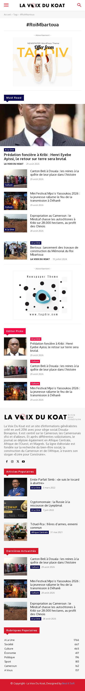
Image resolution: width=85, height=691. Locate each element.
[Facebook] (6, 461)
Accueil (7, 14)
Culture (8, 185)
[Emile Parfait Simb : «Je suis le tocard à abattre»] (15, 487)
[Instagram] (12, 461)
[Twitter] (18, 461)
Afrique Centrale (39, 532)
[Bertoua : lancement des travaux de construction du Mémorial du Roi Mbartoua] (15, 250)
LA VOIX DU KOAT (14, 163)
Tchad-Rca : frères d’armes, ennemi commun (53, 525)
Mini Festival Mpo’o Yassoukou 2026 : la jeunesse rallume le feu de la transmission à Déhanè (55, 197)
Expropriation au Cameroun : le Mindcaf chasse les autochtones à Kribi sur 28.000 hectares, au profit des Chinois (53, 221)
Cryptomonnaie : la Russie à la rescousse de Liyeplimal (50, 503)
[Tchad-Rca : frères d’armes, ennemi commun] (15, 531)
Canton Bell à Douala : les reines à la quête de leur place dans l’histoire (54, 172)
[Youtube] (23, 461)
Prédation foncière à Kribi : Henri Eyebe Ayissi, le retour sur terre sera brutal (37, 156)
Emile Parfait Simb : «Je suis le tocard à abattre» (54, 481)
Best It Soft (68, 683)
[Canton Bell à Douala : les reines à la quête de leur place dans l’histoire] (15, 178)
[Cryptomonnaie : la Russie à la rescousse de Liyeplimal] (15, 509)
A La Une (9, 149)
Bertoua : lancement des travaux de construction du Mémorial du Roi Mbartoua (54, 251)
